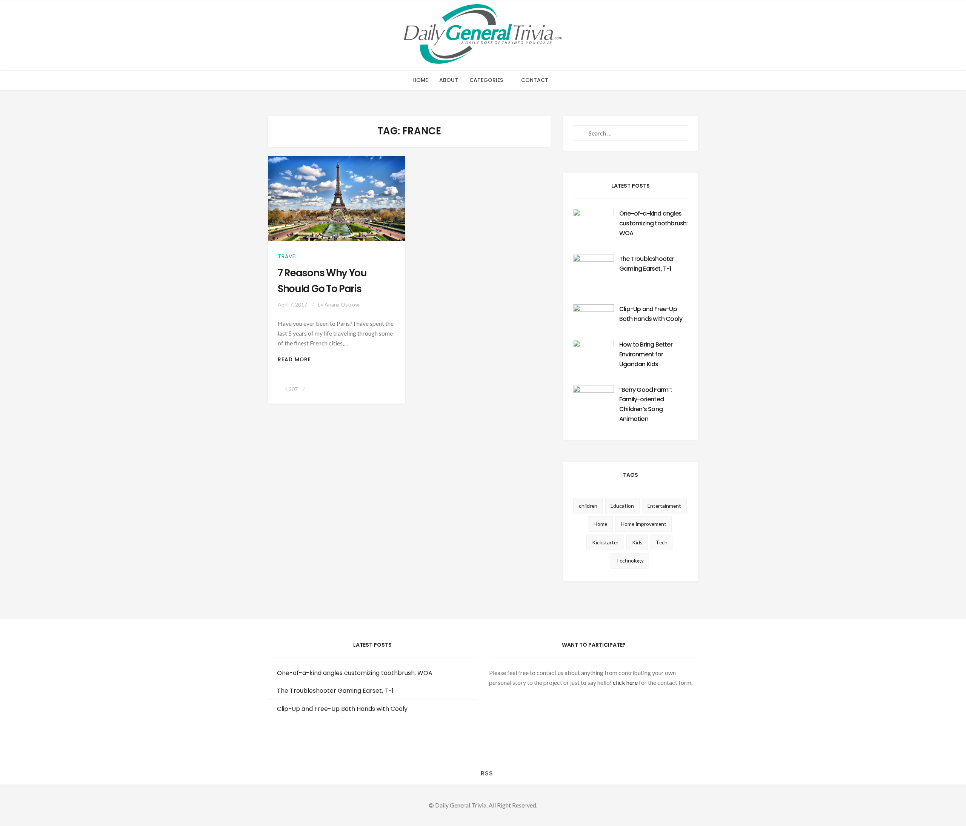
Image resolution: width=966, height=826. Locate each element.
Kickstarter (605, 542)
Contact (534, 80)
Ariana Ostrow (342, 304)
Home (420, 80)
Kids (637, 542)
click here (625, 682)
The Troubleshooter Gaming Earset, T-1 (335, 690)
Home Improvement (643, 524)
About (448, 80)
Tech (662, 542)
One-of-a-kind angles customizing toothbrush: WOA (653, 223)
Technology (630, 560)
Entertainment (664, 505)
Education (622, 505)
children (588, 505)
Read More (299, 359)
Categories (486, 80)
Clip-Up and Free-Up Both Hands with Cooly (342, 708)
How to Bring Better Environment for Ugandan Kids (645, 354)
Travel (288, 256)
